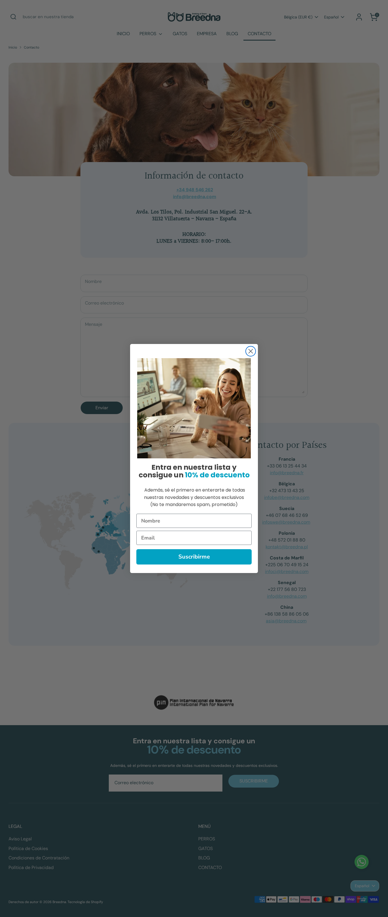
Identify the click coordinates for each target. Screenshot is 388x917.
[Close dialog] (251, 351)
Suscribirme (194, 557)
